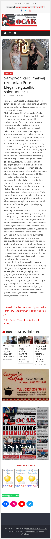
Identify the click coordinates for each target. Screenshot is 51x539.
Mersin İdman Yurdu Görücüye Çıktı (30, 7)
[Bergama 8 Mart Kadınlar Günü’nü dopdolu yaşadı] (25, 337)
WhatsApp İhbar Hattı (10, 495)
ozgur (21, 96)
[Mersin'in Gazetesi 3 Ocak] (4, 33)
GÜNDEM (8, 74)
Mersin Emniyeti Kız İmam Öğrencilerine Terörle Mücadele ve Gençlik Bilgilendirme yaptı (24, 311)
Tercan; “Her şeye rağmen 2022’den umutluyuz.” (9, 351)
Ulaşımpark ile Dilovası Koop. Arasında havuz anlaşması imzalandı (40, 354)
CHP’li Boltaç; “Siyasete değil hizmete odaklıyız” (21, 322)
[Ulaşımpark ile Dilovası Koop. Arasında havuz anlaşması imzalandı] (41, 337)
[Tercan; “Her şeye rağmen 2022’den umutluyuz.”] (9, 337)
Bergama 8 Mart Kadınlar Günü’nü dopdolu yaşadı (24, 352)
